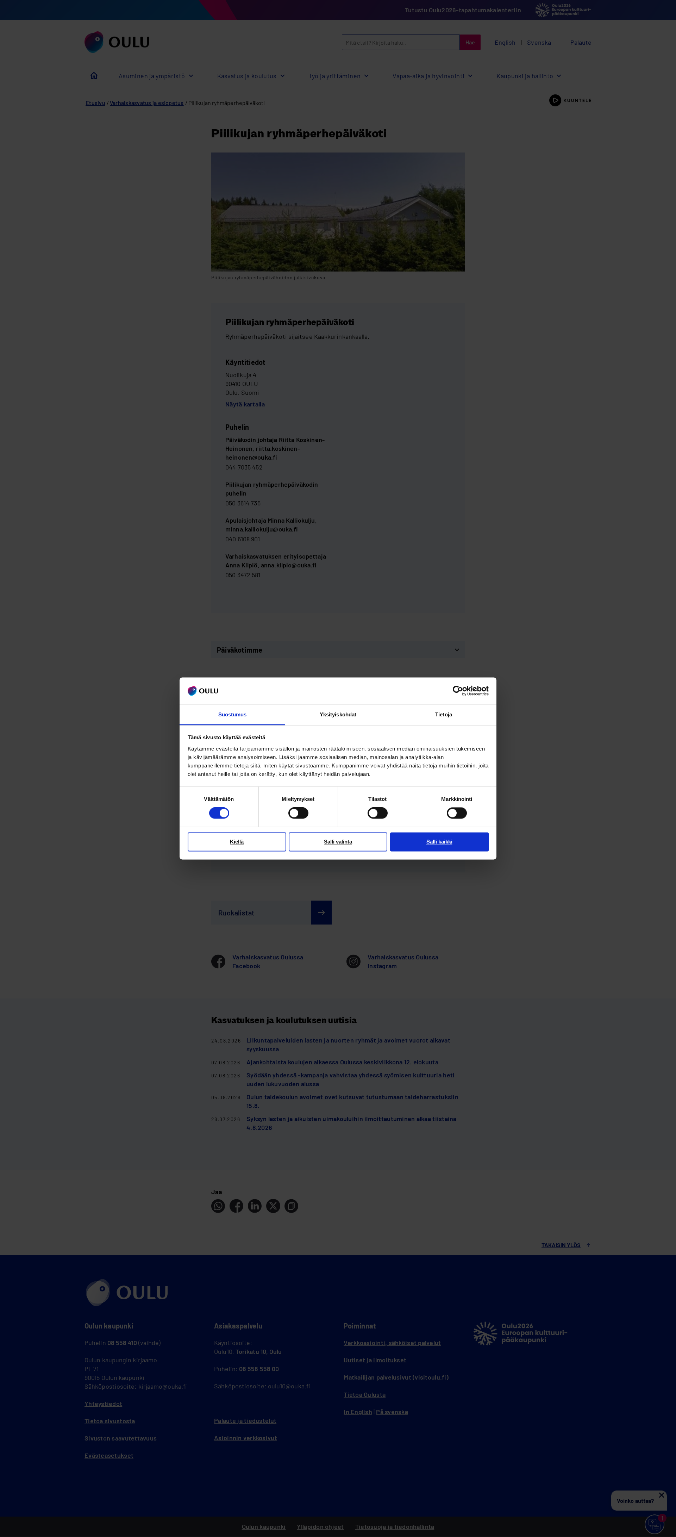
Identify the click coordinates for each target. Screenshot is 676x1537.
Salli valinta (338, 842)
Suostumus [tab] (232, 714)
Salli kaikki (439, 842)
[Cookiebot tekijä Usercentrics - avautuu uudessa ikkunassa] (458, 691)
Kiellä (237, 842)
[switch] (298, 813)
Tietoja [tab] (443, 714)
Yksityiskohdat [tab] (338, 714)
